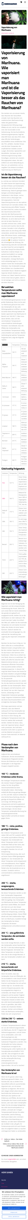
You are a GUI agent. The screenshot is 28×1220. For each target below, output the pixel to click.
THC (3, 483)
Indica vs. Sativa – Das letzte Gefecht (13, 1140)
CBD (3, 498)
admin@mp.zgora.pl (7, 33)
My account (4, 1186)
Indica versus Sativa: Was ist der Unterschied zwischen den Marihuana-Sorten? (13, 1146)
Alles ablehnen (14, 1216)
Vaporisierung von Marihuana (9, 29)
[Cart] (21, 2)
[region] (14, 1204)
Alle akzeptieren (14, 1208)
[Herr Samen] (9, 4)
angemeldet (12, 1159)
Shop (2, 1183)
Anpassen (14, 1212)
